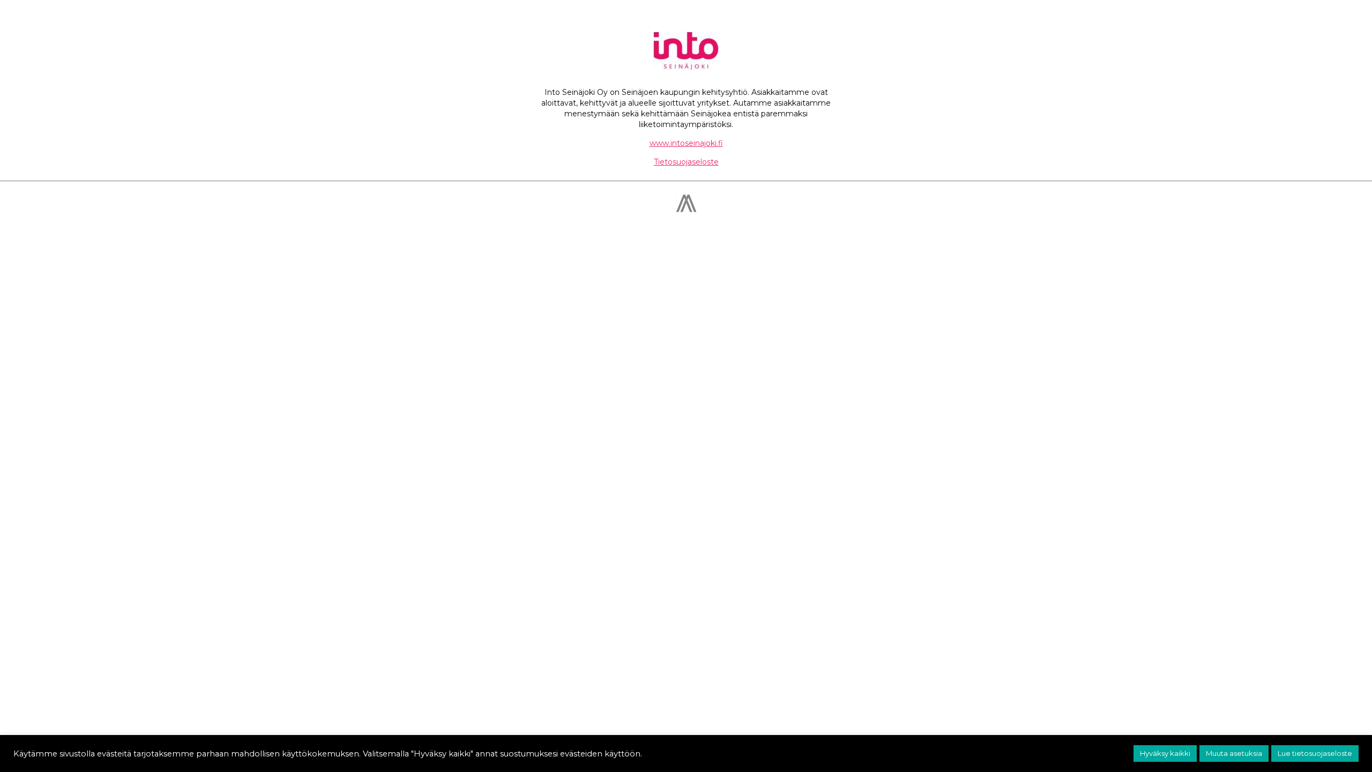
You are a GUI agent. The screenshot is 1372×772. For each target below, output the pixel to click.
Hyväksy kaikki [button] (1165, 753)
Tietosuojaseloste (686, 162)
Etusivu (773, 22)
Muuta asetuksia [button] (1234, 753)
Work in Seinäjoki (943, 22)
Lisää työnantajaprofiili (848, 22)
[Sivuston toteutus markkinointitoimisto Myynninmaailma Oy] (686, 209)
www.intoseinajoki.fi (686, 143)
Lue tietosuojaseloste (1315, 753)
